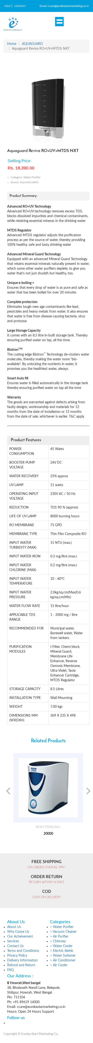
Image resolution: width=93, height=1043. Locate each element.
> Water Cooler (61, 946)
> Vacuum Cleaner (63, 931)
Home (11, 44)
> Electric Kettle (61, 951)
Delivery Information (22, 960)
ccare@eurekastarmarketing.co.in (68, 6)
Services (13, 941)
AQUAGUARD (32, 44)
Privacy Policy (17, 955)
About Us (14, 927)
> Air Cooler (58, 965)
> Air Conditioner (62, 960)
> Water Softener (63, 955)
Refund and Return (21, 965)
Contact (20, 6)
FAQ (10, 970)
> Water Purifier (61, 927)
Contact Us (15, 946)
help (7, 6)
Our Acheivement (20, 936)
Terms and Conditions (23, 951)
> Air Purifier (59, 936)
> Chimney (58, 941)
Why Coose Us (18, 931)
